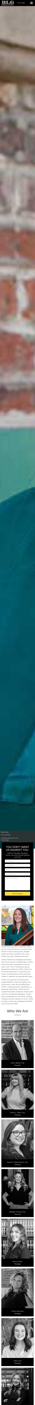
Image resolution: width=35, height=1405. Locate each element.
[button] (21, 3)
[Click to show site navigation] (31, 3)
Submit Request (17, 893)
